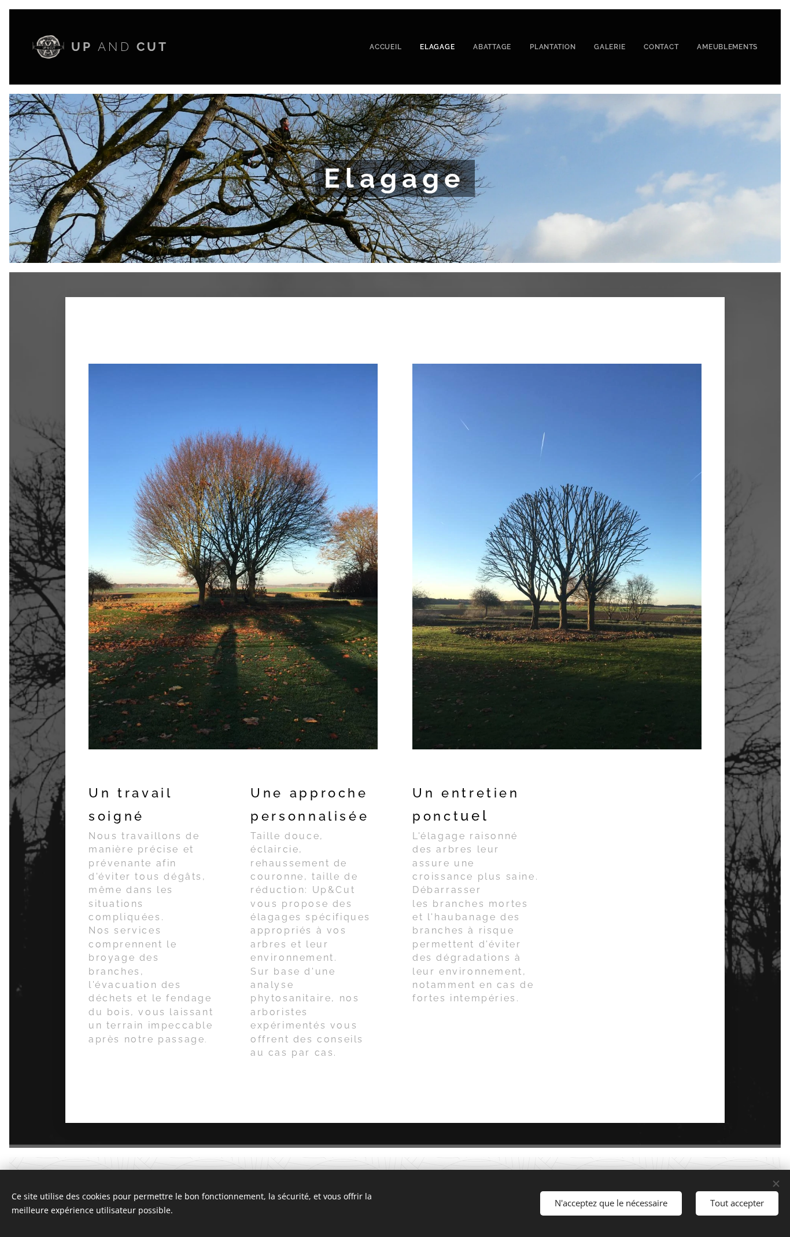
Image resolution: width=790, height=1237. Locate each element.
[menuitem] (389, 46)
